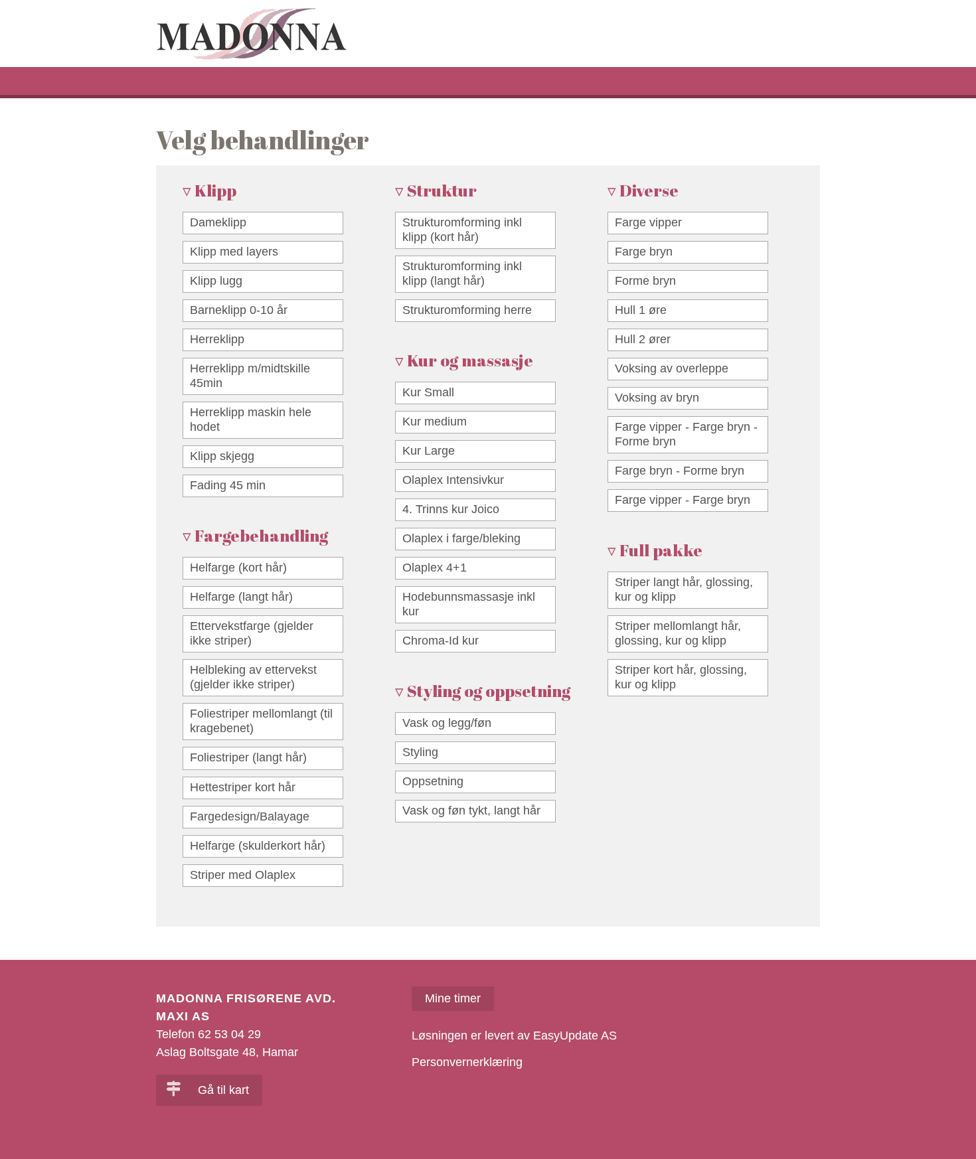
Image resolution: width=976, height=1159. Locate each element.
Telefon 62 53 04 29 (208, 1034)
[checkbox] (263, 223)
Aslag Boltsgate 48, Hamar (227, 1052)
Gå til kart (222, 1090)
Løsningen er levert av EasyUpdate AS (514, 1035)
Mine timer (453, 998)
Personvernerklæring (467, 1062)
